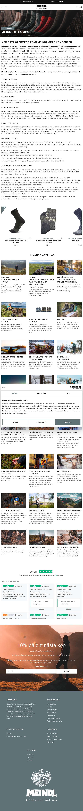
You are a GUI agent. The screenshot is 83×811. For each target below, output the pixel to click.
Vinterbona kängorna (68, 547)
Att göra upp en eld (11, 510)
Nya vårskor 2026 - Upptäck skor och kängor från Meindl (67, 280)
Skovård (61, 319)
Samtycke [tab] (14, 393)
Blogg (7, 35)
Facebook (30, 755)
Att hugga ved (64, 471)
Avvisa (15, 422)
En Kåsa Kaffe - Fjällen (41, 432)
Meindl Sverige (52, 736)
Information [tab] (41, 393)
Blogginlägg (7, 28)
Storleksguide (9, 547)
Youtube (30, 760)
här (35, 72)
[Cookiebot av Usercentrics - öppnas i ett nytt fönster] (72, 387)
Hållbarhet (50, 742)
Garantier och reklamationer (16, 736)
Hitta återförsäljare (53, 718)
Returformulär (52, 710)
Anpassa (40, 422)
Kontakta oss (51, 704)
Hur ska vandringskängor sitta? (10, 280)
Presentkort (51, 715)
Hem (2, 35)
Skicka (66, 671)
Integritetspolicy (41, 666)
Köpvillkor (50, 707)
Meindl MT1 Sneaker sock (60, 116)
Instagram (30, 757)
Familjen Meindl (52, 734)
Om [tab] (68, 393)
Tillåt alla (67, 422)
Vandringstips (36, 510)
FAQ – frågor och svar (54, 721)
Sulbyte (9, 734)
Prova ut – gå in (37, 547)
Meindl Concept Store (54, 739)
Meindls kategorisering (69, 510)
